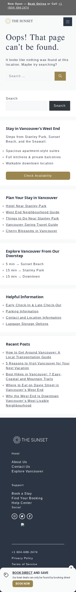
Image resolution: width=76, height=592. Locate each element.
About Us (19, 462)
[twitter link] (22, 516)
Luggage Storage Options (27, 324)
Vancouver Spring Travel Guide (32, 224)
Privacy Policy (22, 558)
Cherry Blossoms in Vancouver (31, 231)
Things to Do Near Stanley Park (32, 218)
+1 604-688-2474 (25, 552)
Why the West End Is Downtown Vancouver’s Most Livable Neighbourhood (32, 400)
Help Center (22, 503)
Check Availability (38, 175)
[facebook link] (30, 516)
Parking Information (22, 311)
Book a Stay (22, 493)
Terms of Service (24, 564)
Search (12, 98)
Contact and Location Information (33, 317)
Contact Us (21, 466)
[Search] (60, 76)
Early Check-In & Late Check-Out (33, 305)
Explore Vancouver (27, 471)
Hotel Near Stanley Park (26, 206)
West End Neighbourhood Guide (33, 212)
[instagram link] (14, 516)
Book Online (37, 3)
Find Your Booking (27, 498)
